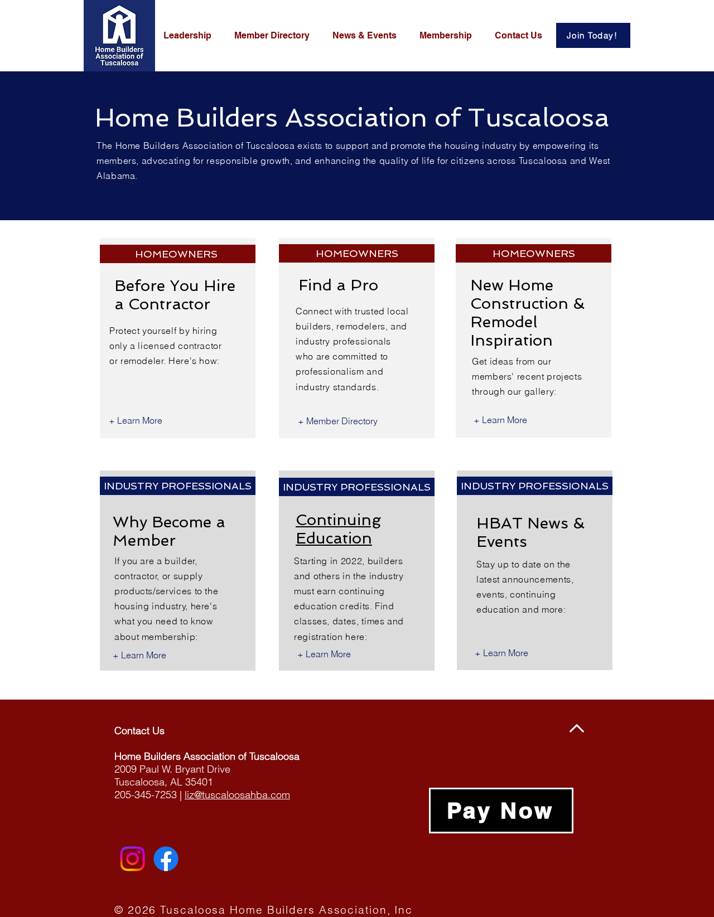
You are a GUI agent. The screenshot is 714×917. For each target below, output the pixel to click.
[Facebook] (165, 858)
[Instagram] (132, 858)
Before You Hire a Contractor (174, 294)
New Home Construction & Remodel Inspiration (527, 313)
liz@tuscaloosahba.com (237, 794)
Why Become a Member (169, 531)
